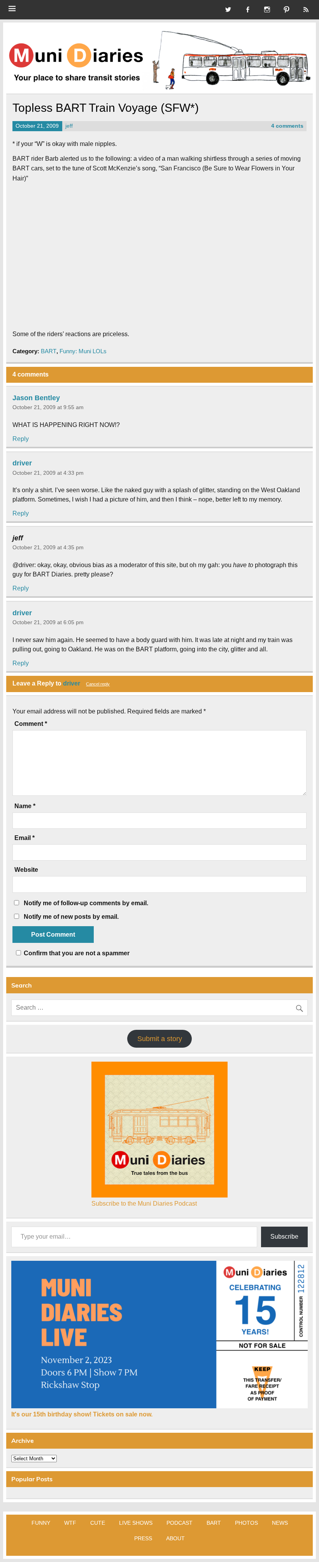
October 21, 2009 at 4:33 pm (48, 473)
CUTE (97, 1523)
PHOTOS (246, 1523)
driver (22, 463)
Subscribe (284, 1236)
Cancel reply (98, 684)
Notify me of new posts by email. (71, 916)
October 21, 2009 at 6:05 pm (48, 622)
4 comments (287, 126)
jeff (69, 126)
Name (24, 806)
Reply (20, 439)
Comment (30, 724)
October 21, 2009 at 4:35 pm (48, 547)
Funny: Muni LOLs (83, 351)
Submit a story (159, 1039)
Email (24, 838)
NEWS (280, 1523)
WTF (70, 1523)
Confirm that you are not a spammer (76, 953)
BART (48, 351)
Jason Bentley (36, 397)
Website (26, 870)
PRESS (143, 1538)
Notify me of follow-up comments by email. (86, 903)
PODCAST (180, 1523)
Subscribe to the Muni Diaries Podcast (144, 1203)
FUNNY (41, 1523)
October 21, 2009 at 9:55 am (48, 407)
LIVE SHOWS (135, 1523)
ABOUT (175, 1538)
